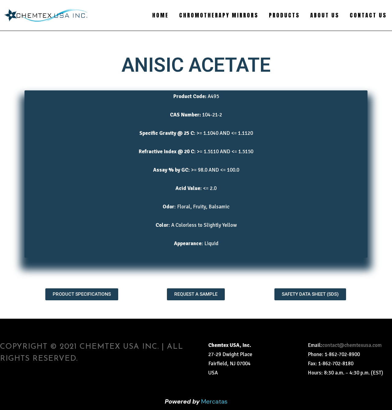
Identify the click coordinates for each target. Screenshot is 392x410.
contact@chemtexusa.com (352, 345)
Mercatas (214, 401)
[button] (81, 294)
